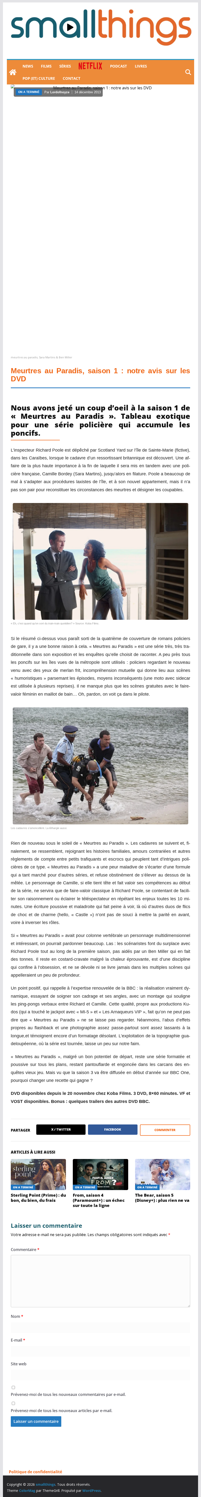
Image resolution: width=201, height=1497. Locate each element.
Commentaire (25, 1249)
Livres (141, 66)
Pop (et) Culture (39, 78)
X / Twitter (61, 1129)
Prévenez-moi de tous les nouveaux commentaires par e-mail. (68, 1394)
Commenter (165, 1130)
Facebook (112, 1129)
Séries (65, 66)
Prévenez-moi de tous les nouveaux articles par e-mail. (61, 1410)
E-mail (18, 1340)
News (28, 66)
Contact (71, 78)
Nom (17, 1316)
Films (46, 66)
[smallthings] (13, 72)
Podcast (118, 66)
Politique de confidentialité (35, 1471)
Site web (18, 1364)
